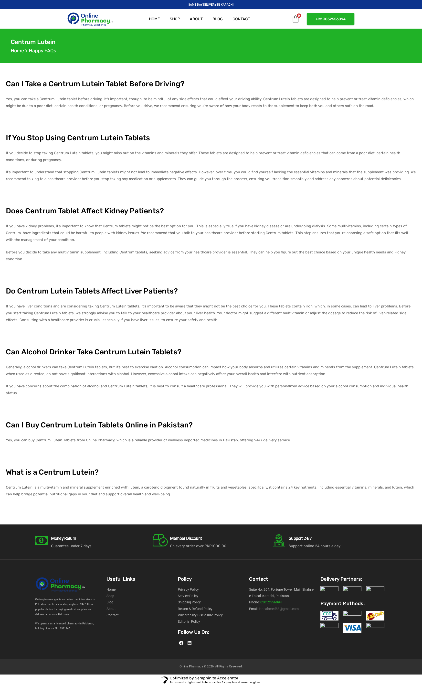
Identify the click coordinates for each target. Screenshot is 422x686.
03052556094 (271, 602)
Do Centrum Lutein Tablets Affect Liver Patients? (92, 291)
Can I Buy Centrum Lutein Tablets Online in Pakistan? (99, 425)
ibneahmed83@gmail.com (279, 609)
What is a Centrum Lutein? (52, 472)
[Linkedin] (189, 642)
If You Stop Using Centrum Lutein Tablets (78, 137)
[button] (331, 19)
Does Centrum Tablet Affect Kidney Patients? (85, 211)
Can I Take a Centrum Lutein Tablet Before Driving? (95, 83)
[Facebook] (181, 642)
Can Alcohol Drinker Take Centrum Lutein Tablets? (93, 352)
